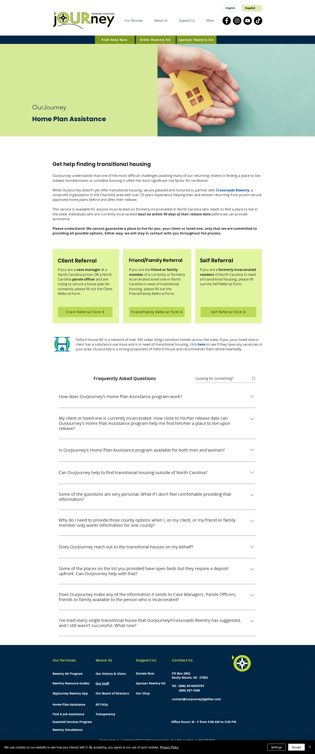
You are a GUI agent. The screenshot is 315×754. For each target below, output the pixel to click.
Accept (296, 747)
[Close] (309, 747)
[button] (133, 20)
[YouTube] (247, 20)
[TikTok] (258, 20)
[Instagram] (237, 20)
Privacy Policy (169, 747)
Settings (276, 747)
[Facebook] (226, 20)
